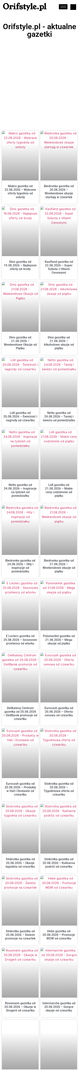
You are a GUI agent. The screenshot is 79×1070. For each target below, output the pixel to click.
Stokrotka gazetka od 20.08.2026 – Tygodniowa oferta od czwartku (59, 789)
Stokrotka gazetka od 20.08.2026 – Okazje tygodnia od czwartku (20, 862)
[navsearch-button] (73, 7)
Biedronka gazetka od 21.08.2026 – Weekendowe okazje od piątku (59, 566)
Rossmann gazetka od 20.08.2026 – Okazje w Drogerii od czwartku (20, 1006)
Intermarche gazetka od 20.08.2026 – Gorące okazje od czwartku (58, 1006)
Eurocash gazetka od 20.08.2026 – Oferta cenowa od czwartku (58, 711)
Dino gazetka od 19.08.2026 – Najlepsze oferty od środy (20, 265)
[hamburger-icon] (63, 6)
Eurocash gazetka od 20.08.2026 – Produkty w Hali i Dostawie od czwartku (20, 789)
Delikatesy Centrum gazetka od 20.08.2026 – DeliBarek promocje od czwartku (20, 713)
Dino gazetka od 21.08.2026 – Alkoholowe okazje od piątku (59, 343)
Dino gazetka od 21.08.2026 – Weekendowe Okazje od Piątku (20, 343)
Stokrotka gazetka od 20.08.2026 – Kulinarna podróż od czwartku (59, 862)
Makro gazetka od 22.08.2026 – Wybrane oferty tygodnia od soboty (20, 191)
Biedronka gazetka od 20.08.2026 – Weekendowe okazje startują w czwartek (59, 191)
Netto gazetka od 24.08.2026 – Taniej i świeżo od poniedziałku (59, 416)
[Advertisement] (39, 81)
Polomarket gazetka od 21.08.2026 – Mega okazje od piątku (59, 639)
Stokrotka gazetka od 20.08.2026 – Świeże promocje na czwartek (20, 934)
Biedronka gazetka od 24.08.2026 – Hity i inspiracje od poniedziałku (20, 566)
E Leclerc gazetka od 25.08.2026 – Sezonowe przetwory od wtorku (20, 639)
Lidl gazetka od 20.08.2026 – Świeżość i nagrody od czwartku (20, 416)
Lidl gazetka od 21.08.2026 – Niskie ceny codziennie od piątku (59, 490)
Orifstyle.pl (25, 6)
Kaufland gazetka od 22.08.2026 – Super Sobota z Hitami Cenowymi (59, 267)
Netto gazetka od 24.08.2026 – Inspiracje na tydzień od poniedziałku (20, 490)
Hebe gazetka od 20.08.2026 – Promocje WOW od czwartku (59, 934)
